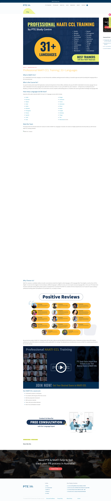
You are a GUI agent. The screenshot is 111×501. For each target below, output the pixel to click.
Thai (60, 117)
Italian (27, 106)
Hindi (27, 104)
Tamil (27, 117)
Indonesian (61, 104)
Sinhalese (61, 113)
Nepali (60, 108)
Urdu (27, 119)
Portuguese (28, 110)
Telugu (60, 115)
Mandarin (28, 108)
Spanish (27, 115)
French (60, 101)
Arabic (27, 97)
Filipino (27, 101)
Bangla (61, 97)
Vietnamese (62, 119)
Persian (27, 113)
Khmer (60, 106)
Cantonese (61, 99)
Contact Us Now (54, 468)
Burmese (28, 99)
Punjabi (61, 110)
